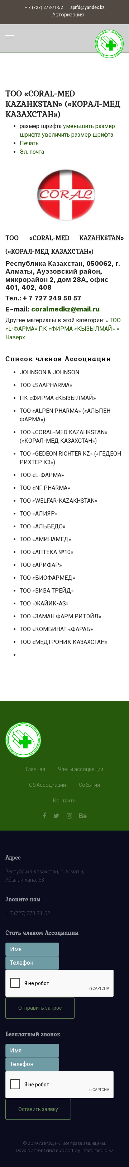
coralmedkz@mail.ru (65, 309)
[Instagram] (69, 816)
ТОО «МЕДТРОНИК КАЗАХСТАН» (64, 642)
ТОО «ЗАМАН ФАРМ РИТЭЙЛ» (60, 616)
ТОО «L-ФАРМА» (42, 475)
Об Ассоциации (47, 785)
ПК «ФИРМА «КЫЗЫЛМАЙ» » (79, 328)
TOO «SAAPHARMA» (46, 385)
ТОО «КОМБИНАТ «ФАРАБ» (56, 629)
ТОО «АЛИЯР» (39, 513)
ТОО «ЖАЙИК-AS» (44, 603)
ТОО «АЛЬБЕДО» (43, 526)
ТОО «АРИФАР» (41, 565)
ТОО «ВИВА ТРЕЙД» (47, 590)
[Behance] (83, 816)
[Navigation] (9, 38)
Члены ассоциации (80, 769)
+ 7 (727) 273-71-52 (44, 7)
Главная (35, 769)
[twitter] (56, 816)
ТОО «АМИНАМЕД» (45, 539)
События (89, 785)
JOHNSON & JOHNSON (49, 372)
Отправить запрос (40, 1008)
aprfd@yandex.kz (87, 7)
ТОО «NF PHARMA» (45, 487)
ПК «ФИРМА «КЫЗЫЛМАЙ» (58, 398)
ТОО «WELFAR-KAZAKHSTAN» (58, 500)
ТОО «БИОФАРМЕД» (47, 577)
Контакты (64, 800)
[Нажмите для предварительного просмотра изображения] (64, 195)
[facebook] (44, 816)
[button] (68, 15)
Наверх (15, 337)
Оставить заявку (38, 1109)
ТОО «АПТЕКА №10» (46, 552)
